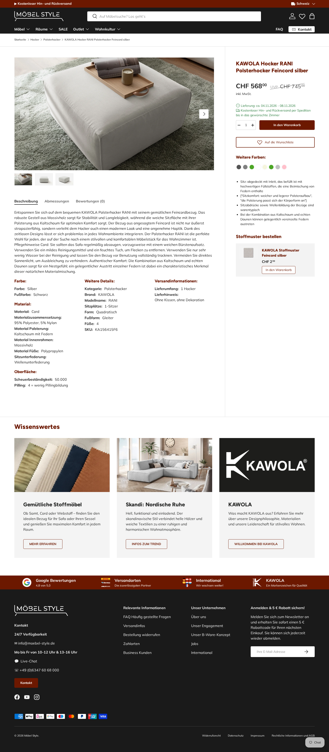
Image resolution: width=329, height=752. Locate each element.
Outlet (78, 29)
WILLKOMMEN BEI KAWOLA (256, 544)
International (201, 652)
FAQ (279, 29)
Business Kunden (137, 652)
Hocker (34, 39)
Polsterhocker (51, 39)
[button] (312, 16)
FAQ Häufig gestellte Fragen (147, 616)
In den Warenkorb (287, 125)
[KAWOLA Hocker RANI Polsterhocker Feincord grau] (245, 167)
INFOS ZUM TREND (146, 544)
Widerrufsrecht (211, 735)
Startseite (20, 39)
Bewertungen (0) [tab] (90, 201)
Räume (42, 29)
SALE (63, 29)
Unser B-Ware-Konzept (210, 634)
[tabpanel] (114, 303)
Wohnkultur (105, 29)
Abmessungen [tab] (57, 201)
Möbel (19, 29)
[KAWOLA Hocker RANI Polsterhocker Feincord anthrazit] (239, 167)
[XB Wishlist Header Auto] (302, 15)
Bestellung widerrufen (141, 634)
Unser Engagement (207, 625)
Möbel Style (31, 735)
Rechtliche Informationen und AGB (293, 735)
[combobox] (174, 16)
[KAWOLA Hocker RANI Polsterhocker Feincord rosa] (284, 167)
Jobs (194, 643)
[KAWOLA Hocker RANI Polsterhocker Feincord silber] (278, 167)
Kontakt (26, 683)
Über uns (198, 616)
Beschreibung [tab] (26, 201)
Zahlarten (131, 643)
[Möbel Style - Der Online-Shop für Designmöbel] (39, 16)
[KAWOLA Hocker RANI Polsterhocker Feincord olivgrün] (252, 167)
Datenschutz (236, 735)
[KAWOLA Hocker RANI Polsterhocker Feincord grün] (271, 167)
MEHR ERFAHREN (42, 544)
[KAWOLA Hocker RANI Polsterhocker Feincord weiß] (258, 167)
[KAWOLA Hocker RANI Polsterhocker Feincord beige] (265, 167)
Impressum (258, 735)
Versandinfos (134, 625)
